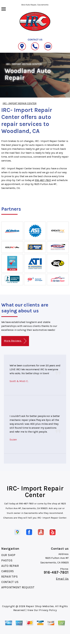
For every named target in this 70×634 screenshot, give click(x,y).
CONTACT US (10, 582)
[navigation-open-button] (3, 8)
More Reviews (13, 340)
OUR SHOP (8, 555)
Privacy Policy (48, 610)
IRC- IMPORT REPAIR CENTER (24, 64)
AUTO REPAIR (10, 566)
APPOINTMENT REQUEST (18, 587)
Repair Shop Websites (40, 606)
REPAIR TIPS (9, 576)
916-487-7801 (43, 180)
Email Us (62, 578)
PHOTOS (6, 560)
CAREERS (7, 571)
